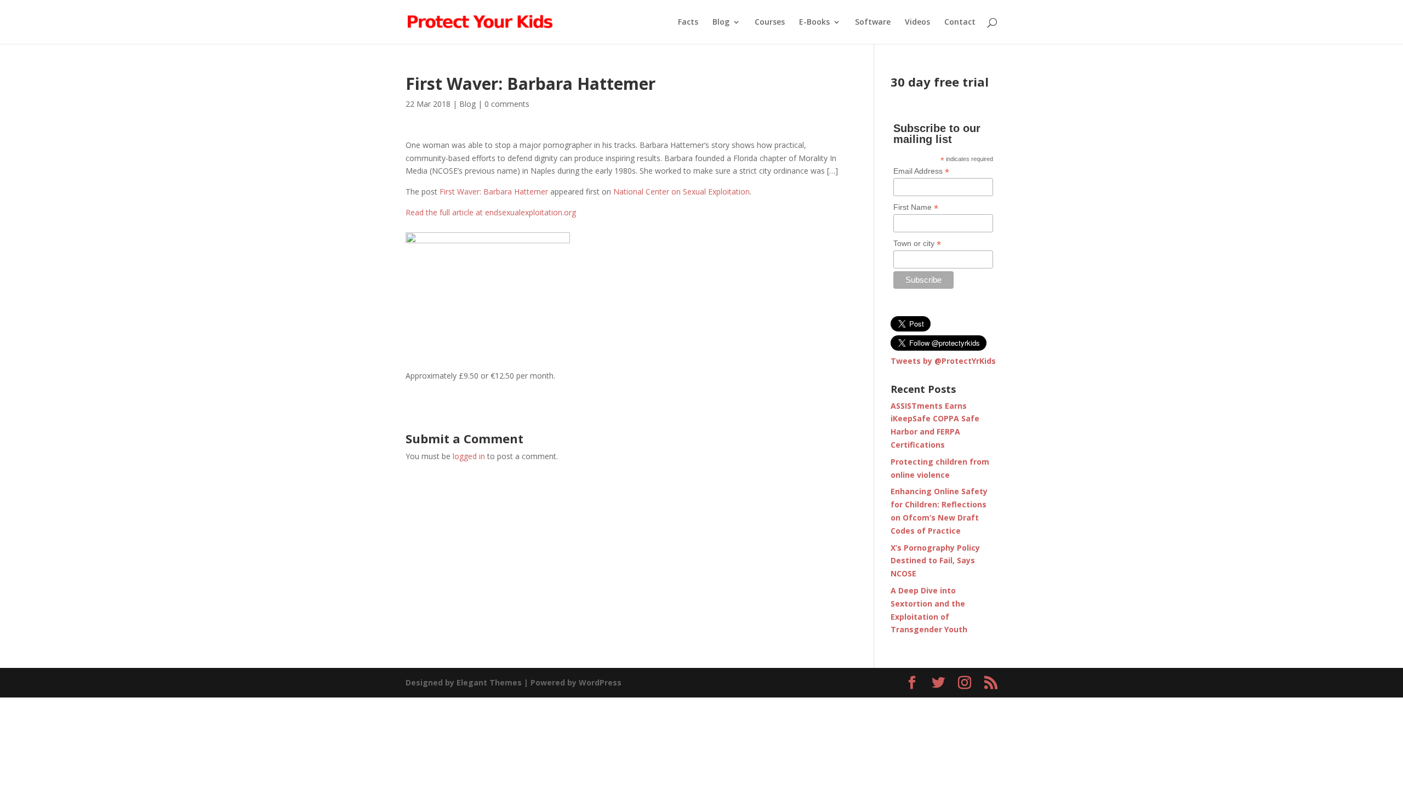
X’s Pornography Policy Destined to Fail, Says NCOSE (935, 560)
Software (873, 22)
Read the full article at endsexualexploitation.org (491, 212)
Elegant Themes (489, 682)
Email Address (921, 171)
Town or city (917, 243)
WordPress (600, 682)
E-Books (814, 22)
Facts (688, 22)
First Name (915, 207)
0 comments (506, 104)
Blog (720, 22)
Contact (960, 22)
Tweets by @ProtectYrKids (943, 361)
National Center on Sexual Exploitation (681, 191)
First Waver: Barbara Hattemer (494, 191)
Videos (917, 22)
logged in (469, 456)
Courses (770, 22)
